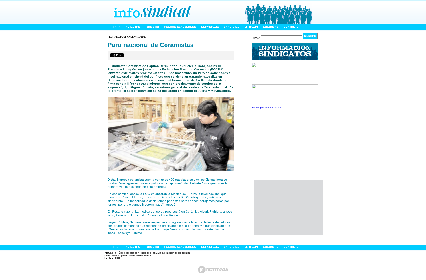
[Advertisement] (288, 207)
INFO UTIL (232, 27)
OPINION (251, 27)
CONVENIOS (210, 27)
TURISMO (152, 27)
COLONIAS (271, 27)
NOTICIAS (133, 27)
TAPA (117, 27)
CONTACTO (291, 27)
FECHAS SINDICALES (180, 27)
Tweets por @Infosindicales (267, 107)
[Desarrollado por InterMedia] (213, 271)
